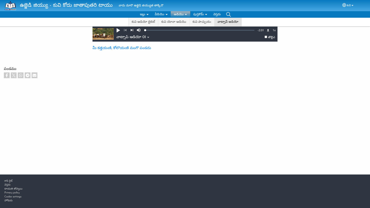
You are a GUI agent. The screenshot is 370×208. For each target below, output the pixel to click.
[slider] (199, 30)
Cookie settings (12, 196)
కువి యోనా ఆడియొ (173, 21)
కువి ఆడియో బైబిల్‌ (143, 21)
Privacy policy (12, 192)
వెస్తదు (217, 14)
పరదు (228, 14)
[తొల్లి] (125, 30)
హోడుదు (8, 200)
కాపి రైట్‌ (8, 181)
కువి (349, 5)
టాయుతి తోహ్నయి (13, 189)
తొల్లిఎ (271, 37)
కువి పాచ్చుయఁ (202, 21)
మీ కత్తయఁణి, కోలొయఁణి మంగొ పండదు (121, 48)
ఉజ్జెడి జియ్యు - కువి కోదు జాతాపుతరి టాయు (66, 5)
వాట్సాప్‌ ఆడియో (228, 21)
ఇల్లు (142, 14)
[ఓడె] (132, 30)
